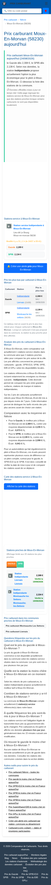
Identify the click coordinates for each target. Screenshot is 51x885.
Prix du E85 (32, 877)
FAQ (25, 871)
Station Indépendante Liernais (21, 576)
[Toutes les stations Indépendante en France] (9, 226)
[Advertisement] (25, 133)
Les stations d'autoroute (16, 861)
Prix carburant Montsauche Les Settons (25, 626)
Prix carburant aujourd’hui (16, 855)
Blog (7, 858)
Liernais (21, 302)
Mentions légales (39, 855)
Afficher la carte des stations (21, 486)
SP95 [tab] (20, 564)
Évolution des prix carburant (34, 858)
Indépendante (23, 296)
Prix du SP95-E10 (30, 874)
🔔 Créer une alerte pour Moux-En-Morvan (25, 268)
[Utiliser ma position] (46, 11)
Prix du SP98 (18, 877)
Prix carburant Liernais (17, 631)
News (14, 858)
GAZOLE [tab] (11, 564)
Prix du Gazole (11, 874)
